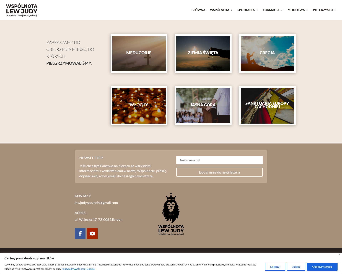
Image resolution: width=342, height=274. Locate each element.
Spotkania (246, 10)
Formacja (271, 10)
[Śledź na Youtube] (92, 233)
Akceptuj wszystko (322, 266)
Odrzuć (296, 266)
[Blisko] (339, 254)
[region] (171, 263)
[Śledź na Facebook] (80, 233)
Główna (198, 10)
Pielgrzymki (323, 10)
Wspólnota (219, 10)
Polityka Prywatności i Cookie (78, 268)
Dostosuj (275, 266)
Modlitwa (296, 10)
